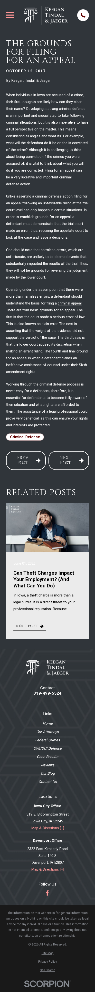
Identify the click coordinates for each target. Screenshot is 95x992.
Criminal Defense (25, 437)
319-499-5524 (47, 693)
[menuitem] (47, 953)
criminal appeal (70, 303)
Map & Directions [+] (47, 828)
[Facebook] (47, 893)
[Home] (46, 15)
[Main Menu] (10, 15)
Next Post (65, 460)
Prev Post (23, 460)
